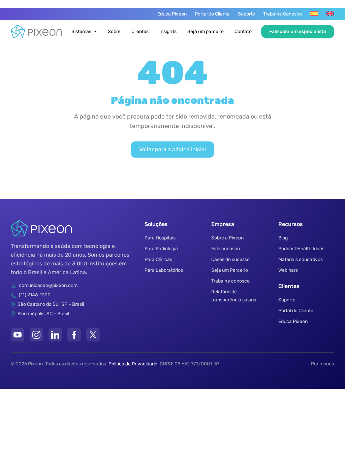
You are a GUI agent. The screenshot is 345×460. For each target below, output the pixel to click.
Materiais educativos (300, 259)
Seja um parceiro (205, 31)
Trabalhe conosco (230, 281)
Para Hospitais (160, 238)
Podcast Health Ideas (301, 249)
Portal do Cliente (212, 14)
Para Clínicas (158, 259)
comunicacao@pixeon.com (48, 285)
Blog (283, 238)
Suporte (246, 14)
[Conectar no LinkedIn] (55, 334)
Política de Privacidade (132, 364)
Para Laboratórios (164, 270)
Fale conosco (225, 249)
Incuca (326, 364)
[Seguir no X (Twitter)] (93, 334)
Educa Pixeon (172, 14)
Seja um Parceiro (229, 270)
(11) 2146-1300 (35, 295)
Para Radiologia (161, 249)
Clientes (140, 31)
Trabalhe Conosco (282, 14)
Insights (168, 31)
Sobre (114, 31)
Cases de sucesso (230, 259)
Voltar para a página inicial (172, 149)
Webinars (288, 270)
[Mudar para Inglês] (330, 13)
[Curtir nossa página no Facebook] (74, 334)
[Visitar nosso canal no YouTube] (17, 334)
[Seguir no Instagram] (36, 334)
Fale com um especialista (297, 31)
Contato (243, 31)
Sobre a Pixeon (227, 238)
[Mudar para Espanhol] (314, 13)
